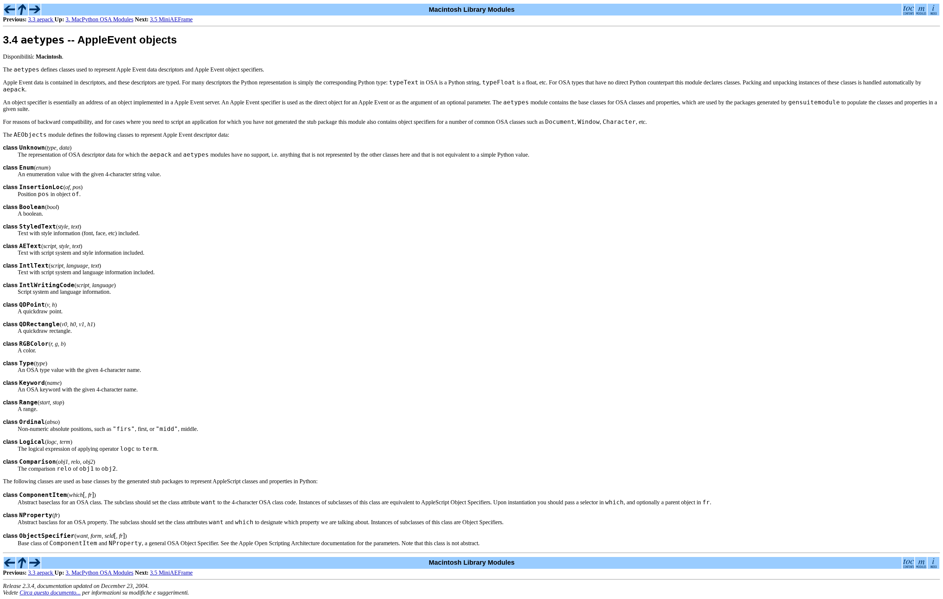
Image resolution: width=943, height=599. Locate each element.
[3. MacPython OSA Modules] (22, 13)
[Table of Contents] (908, 13)
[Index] (933, 13)
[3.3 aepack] (9, 13)
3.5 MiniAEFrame (171, 19)
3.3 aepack (41, 19)
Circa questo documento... (50, 592)
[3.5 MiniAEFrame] (35, 13)
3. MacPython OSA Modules (99, 19)
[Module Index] (921, 13)
